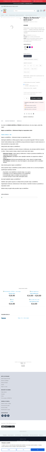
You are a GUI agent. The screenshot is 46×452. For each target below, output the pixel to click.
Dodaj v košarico (37, 98)
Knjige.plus (41, 435)
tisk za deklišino (26, 41)
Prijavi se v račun (4, 386)
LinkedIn (29, 114)
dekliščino (41, 38)
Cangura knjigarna (11, 435)
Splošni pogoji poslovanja (5, 378)
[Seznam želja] (41, 11)
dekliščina (33, 38)
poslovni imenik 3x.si (23, 431)
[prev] (42, 18)
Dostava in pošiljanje (4, 380)
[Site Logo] (4, 11)
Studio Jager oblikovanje (34, 435)
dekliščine (37, 38)
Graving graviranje (25, 435)
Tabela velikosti (4, 392)
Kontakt (2, 384)
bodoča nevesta (29, 38)
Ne (23, 449)
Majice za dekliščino (30, 36)
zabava (30, 41)
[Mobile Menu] (2, 11)
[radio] (25, 47)
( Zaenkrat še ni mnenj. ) (33, 21)
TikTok (2, 396)
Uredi (9, 449)
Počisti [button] (26, 49)
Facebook (25, 114)
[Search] (34, 11)
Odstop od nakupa (4, 382)
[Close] (44, 442)
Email (33, 114)
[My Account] (38, 11)
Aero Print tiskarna (18, 435)
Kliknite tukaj (4, 188)
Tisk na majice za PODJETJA (6, 398)
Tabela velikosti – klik (6, 134)
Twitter (27, 114)
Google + (31, 114)
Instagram (8, 415)
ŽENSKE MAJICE (37, 36)
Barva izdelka (27, 44)
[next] (44, 18)
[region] (23, 446)
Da (37, 449)
